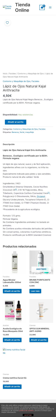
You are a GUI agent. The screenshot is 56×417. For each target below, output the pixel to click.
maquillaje (29, 132)
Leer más (35, 291)
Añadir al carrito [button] (12, 291)
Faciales (12, 74)
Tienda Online (22, 7)
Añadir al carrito (15, 122)
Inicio (5, 74)
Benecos (15, 132)
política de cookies (26, 411)
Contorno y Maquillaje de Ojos (31, 74)
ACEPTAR (28, 415)
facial (22, 132)
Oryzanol (41, 196)
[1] (16, 189)
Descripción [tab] (9, 144)
